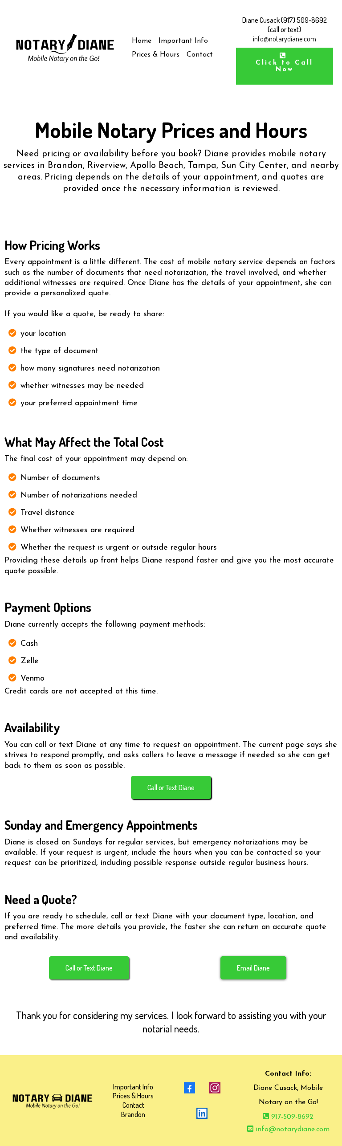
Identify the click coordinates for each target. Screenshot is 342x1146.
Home (141, 41)
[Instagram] (215, 1088)
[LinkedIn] (202, 1113)
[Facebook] (189, 1088)
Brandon (133, 1114)
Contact (200, 54)
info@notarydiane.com (293, 1129)
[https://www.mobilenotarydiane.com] (64, 48)
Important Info (183, 41)
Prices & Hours (155, 54)
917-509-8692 (292, 1117)
